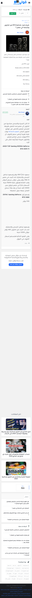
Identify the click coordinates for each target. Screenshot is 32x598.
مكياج (13, 579)
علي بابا (20, 576)
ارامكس (17, 571)
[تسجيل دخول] (1, 3)
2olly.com (19, 587)
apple (19, 565)
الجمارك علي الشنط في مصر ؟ (20, 508)
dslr (14, 565)
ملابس (8, 579)
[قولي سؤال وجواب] (19, 3)
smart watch (25, 568)
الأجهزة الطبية (9, 571)
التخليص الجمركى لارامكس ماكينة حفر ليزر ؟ (16, 95)
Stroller (18, 568)
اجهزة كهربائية (10, 568)
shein (9, 565)
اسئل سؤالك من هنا (16, 264)
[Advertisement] (16, 340)
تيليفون (9, 573)
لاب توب (19, 579)
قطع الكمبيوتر (12, 576)
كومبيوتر (26, 579)
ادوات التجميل (25, 571)
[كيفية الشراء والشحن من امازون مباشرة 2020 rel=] (16, 469)
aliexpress (26, 565)
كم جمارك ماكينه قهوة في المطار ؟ (17, 99)
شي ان (26, 576)
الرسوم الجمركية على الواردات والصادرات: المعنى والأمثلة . (16, 593)
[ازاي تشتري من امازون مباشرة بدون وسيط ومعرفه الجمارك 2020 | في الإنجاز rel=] (16, 424)
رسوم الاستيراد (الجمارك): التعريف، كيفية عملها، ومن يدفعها (16, 595)
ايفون (15, 573)
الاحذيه (27, 573)
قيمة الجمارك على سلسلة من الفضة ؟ (18, 519)
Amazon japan (14, 132)
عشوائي (26, 497)
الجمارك (26, 22)
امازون (20, 573)
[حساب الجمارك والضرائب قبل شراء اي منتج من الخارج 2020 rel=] (16, 446)
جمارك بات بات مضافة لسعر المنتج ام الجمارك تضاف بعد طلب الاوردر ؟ (17, 103)
